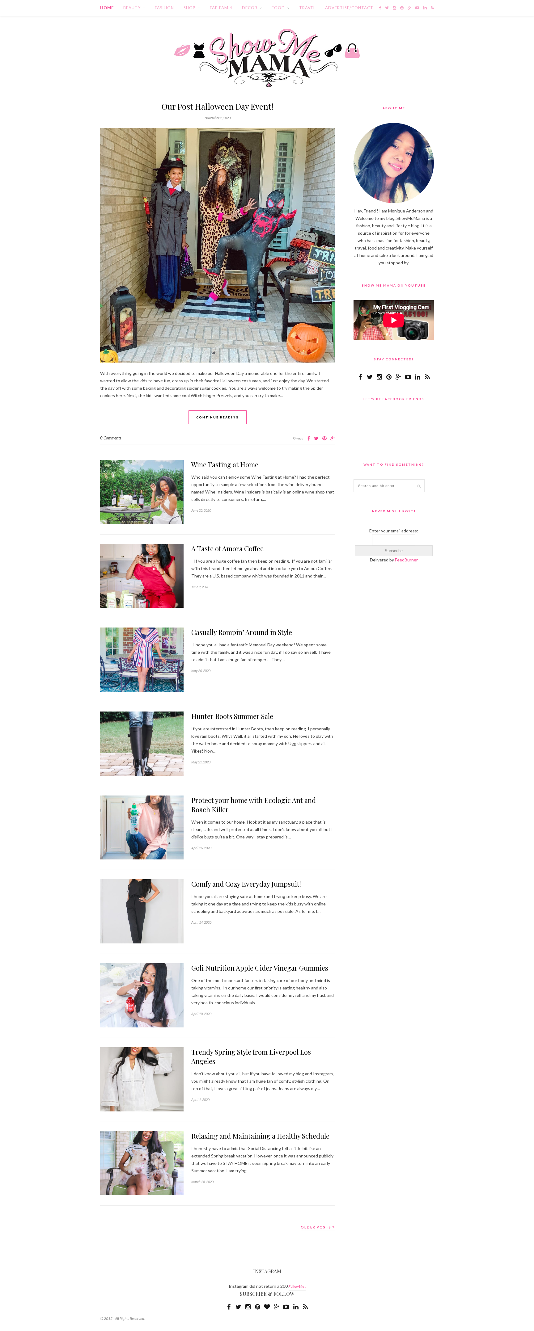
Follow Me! (297, 1286)
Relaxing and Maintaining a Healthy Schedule (260, 1135)
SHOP (190, 7)
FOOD (278, 7)
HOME (107, 7)
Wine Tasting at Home (224, 464)
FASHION (164, 7)
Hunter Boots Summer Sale (232, 716)
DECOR (249, 7)
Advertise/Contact (349, 7)
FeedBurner (406, 559)
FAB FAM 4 (221, 7)
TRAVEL (307, 7)
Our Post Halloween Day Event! (217, 106)
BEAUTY (132, 7)
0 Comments (110, 437)
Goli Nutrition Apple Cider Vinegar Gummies (259, 967)
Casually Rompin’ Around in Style (241, 632)
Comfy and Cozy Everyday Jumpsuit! (246, 883)
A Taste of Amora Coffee (227, 548)
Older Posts (317, 1227)
